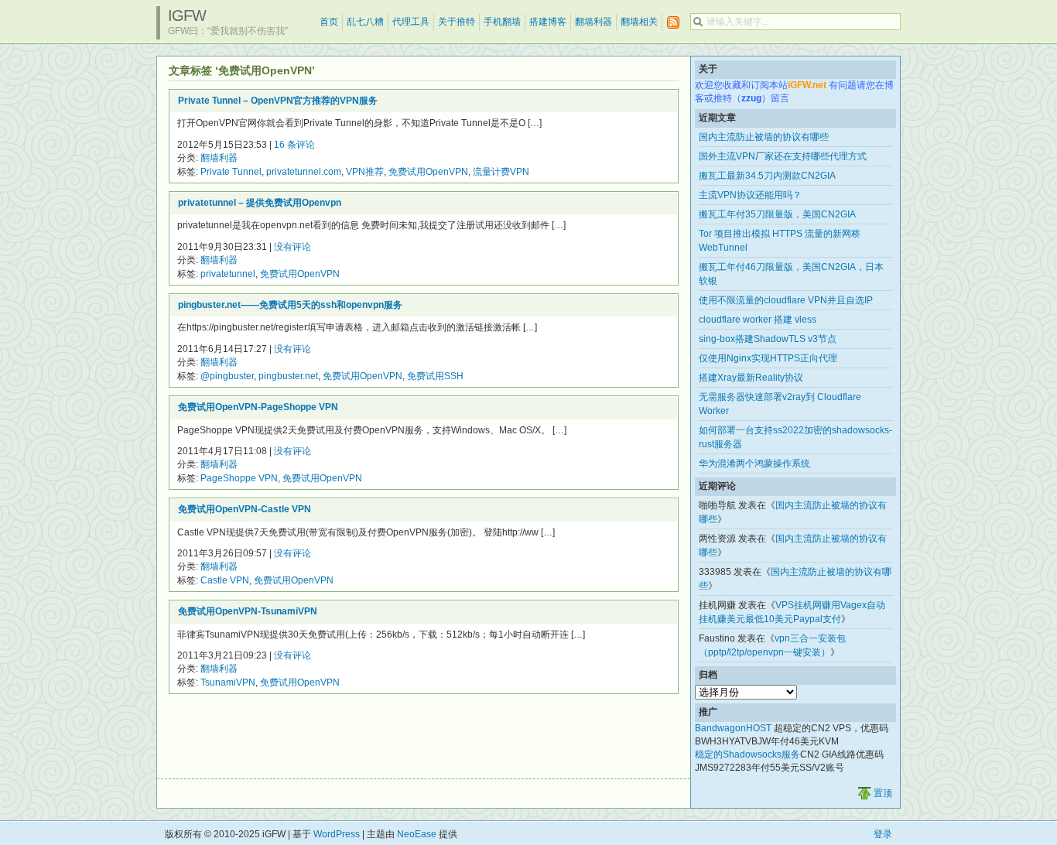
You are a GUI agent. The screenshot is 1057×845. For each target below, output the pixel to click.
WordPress (336, 834)
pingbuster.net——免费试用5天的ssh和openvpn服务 (290, 304)
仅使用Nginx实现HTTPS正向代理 (768, 358)
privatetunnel (227, 274)
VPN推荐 (365, 171)
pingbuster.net (288, 376)
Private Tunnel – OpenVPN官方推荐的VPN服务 (278, 100)
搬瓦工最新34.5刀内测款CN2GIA (767, 175)
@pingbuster (227, 376)
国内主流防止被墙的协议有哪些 (764, 137)
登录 (883, 834)
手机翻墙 (502, 21)
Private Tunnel (231, 171)
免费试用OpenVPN (428, 171)
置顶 (883, 793)
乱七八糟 (365, 21)
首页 (329, 21)
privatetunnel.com (303, 171)
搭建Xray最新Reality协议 (751, 377)
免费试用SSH (435, 376)
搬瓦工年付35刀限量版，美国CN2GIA (777, 214)
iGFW (187, 15)
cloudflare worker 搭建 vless (757, 319)
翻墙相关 (639, 21)
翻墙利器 (593, 21)
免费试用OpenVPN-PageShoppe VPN (258, 407)
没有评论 (292, 246)
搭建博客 (547, 21)
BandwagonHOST (733, 728)
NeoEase (416, 834)
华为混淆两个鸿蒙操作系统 (754, 463)
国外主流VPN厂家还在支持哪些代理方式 (783, 156)
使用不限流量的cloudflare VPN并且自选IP (786, 300)
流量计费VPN (501, 171)
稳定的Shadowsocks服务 (747, 754)
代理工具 (410, 21)
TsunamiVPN (227, 682)
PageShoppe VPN (239, 478)
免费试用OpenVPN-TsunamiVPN (247, 611)
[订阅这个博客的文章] (673, 23)
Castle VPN (224, 580)
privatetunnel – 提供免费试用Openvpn (259, 202)
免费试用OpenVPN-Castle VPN (244, 509)
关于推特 (456, 21)
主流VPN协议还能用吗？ (750, 195)
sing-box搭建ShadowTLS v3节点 (767, 339)
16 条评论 (294, 144)
